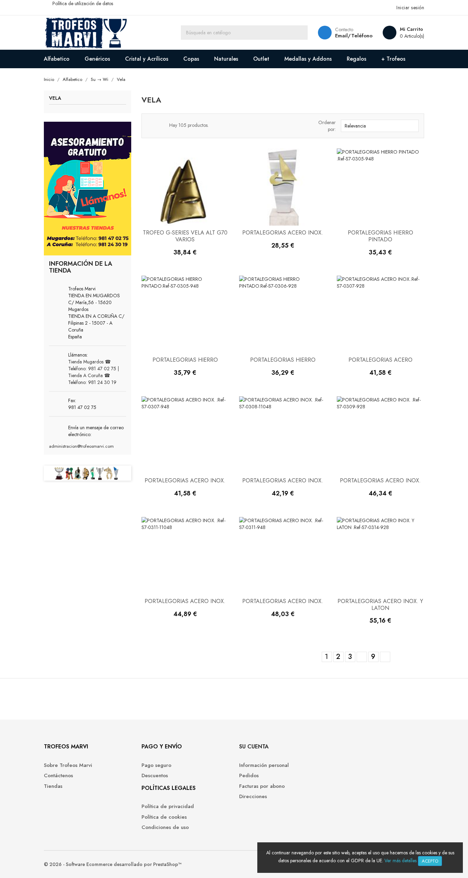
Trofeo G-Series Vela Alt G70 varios (185, 236)
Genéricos (97, 59)
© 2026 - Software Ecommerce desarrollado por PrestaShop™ (113, 864)
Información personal (264, 765)
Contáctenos (58, 775)
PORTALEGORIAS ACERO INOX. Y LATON (380, 604)
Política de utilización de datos (82, 3)
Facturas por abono (262, 786)
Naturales (226, 59)
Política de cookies (164, 817)
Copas (191, 59)
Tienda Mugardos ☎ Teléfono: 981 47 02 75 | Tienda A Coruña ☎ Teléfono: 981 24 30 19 (93, 372)
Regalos (356, 59)
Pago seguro (156, 765)
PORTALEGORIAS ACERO (380, 360)
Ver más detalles (400, 860)
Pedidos (249, 775)
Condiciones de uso (165, 827)
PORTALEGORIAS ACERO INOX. (282, 233)
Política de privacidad (167, 806)
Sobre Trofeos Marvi (68, 765)
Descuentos (154, 775)
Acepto (430, 861)
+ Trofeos (393, 59)
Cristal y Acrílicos (146, 59)
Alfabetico (57, 59)
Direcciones (253, 796)
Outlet (261, 59)
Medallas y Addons (308, 59)
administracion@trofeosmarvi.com (81, 446)
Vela (55, 98)
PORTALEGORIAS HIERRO (185, 360)
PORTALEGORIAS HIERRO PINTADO (380, 236)
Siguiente (385, 657)
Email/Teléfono (353, 36)
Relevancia (379, 125)
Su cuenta (254, 746)
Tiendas (53, 786)
